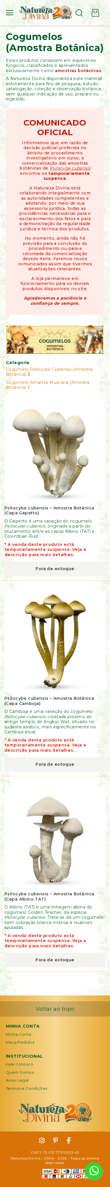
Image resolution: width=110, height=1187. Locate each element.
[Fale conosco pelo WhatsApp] (94, 1171)
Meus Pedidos (20, 1042)
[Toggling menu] (9, 12)
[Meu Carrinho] (95, 13)
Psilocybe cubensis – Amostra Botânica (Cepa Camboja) (49, 701)
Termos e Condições (27, 1088)
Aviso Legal (17, 1080)
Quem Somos (20, 1072)
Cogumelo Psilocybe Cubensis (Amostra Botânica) (49, 372)
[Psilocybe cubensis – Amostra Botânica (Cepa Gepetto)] (55, 451)
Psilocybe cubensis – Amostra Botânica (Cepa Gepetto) (49, 511)
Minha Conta (18, 1034)
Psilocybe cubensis (70, 168)
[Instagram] (41, 1141)
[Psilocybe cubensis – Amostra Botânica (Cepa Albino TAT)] (55, 836)
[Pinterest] (56, 1141)
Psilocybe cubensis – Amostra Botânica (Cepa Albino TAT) (49, 897)
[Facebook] (68, 1141)
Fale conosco (19, 1064)
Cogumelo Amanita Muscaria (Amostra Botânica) (47, 385)
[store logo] (45, 13)
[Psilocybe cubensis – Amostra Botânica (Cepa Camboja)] (55, 641)
